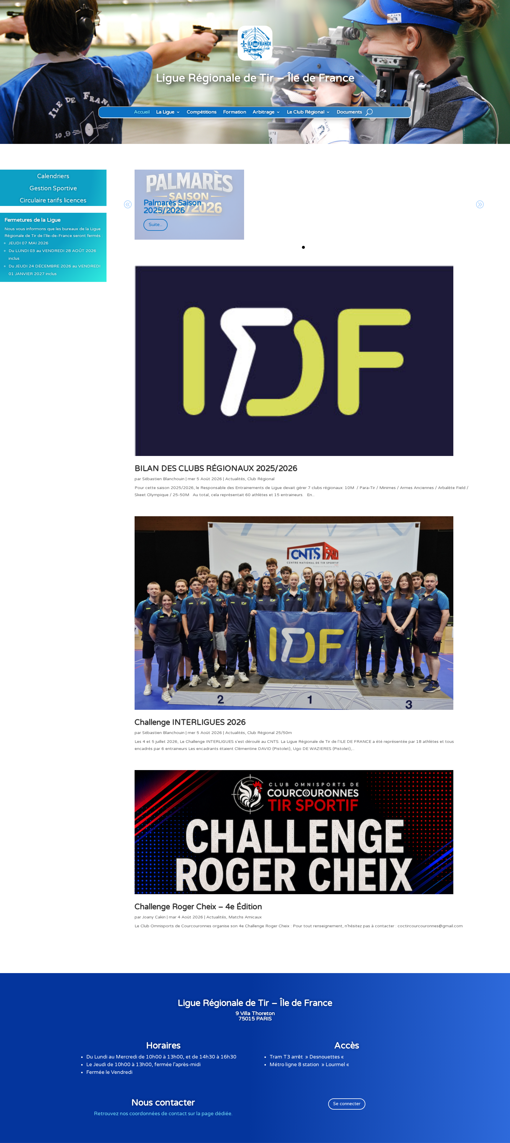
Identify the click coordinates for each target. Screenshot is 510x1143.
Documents (349, 112)
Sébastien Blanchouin (163, 478)
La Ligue (165, 112)
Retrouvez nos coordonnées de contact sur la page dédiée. (163, 1113)
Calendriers (53, 176)
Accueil (142, 112)
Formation (234, 112)
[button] (303, 247)
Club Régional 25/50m (269, 732)
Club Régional (260, 478)
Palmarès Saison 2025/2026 (172, 206)
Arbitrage (263, 112)
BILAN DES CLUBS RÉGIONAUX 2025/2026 (216, 468)
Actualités (235, 478)
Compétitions (202, 112)
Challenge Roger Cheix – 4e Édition (198, 906)
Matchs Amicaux (245, 917)
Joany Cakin (154, 917)
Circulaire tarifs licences (53, 200)
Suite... (155, 225)
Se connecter (346, 1103)
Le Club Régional (305, 112)
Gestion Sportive (53, 188)
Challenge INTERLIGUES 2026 (190, 722)
